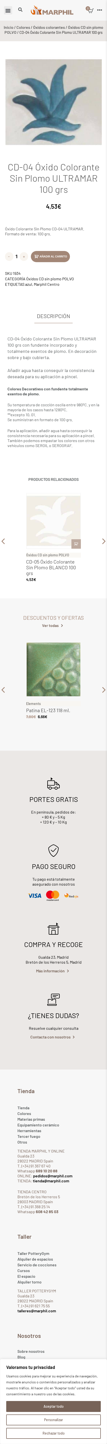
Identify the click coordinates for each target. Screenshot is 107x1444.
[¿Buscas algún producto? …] (20, 9)
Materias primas (31, 1119)
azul (28, 284)
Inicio (8, 27)
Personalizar (53, 1420)
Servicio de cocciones (36, 1264)
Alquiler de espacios (35, 1259)
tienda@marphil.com (50, 1180)
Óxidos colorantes (49, 27)
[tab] (53, 316)
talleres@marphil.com (36, 1310)
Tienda (23, 1107)
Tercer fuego (28, 1136)
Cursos (23, 1270)
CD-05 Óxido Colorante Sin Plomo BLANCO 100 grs (51, 567)
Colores (23, 27)
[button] (8, 10)
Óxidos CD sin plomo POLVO (50, 278)
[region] (53, 1401)
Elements (33, 703)
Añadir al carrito (53, 256)
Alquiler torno (29, 1281)
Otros (22, 1142)
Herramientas (29, 1130)
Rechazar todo (54, 1433)
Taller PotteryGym (33, 1253)
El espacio (26, 1276)
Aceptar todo (54, 1406)
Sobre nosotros (31, 1351)
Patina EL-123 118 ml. (48, 710)
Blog (21, 1357)
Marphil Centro (46, 284)
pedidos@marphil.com (52, 1175)
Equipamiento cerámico (38, 1124)
